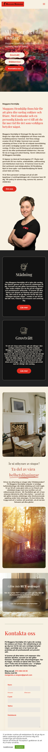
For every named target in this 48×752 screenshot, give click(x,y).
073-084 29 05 (21, 671)
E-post (10, 697)
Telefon (10, 706)
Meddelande (12, 715)
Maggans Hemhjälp (15, 642)
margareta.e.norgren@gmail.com (18, 675)
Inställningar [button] (8, 747)
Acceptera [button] (19, 747)
